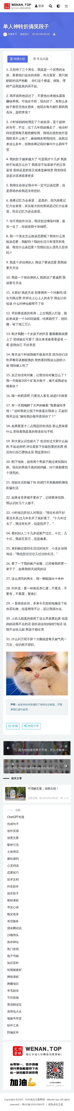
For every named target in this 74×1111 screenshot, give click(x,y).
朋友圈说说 (14, 928)
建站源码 (13, 858)
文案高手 (12, 34)
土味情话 (13, 851)
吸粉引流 (13, 845)
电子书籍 (13, 956)
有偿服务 (13, 921)
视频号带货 (14, 1018)
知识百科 (13, 963)
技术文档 (13, 879)
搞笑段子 (24, 34)
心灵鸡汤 (13, 865)
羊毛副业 (13, 990)
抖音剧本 (13, 886)
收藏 (14, 726)
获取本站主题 (55, 1104)
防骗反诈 (13, 1032)
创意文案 (32, 798)
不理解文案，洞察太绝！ (43, 788)
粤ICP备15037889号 (33, 1104)
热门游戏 (13, 949)
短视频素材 (14, 970)
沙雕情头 (13, 935)
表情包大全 (14, 1011)
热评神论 (13, 942)
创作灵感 (13, 831)
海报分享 (33, 726)
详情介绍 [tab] (19, 59)
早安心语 (13, 907)
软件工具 (13, 1025)
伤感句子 (13, 824)
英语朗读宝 (14, 1004)
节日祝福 (13, 997)
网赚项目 (13, 983)
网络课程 (13, 977)
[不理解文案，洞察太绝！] (15, 797)
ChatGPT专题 (15, 817)
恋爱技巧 (13, 872)
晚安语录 (13, 914)
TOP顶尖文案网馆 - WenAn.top (42, 1099)
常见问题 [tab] (42, 59)
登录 (41, 6)
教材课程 (13, 900)
